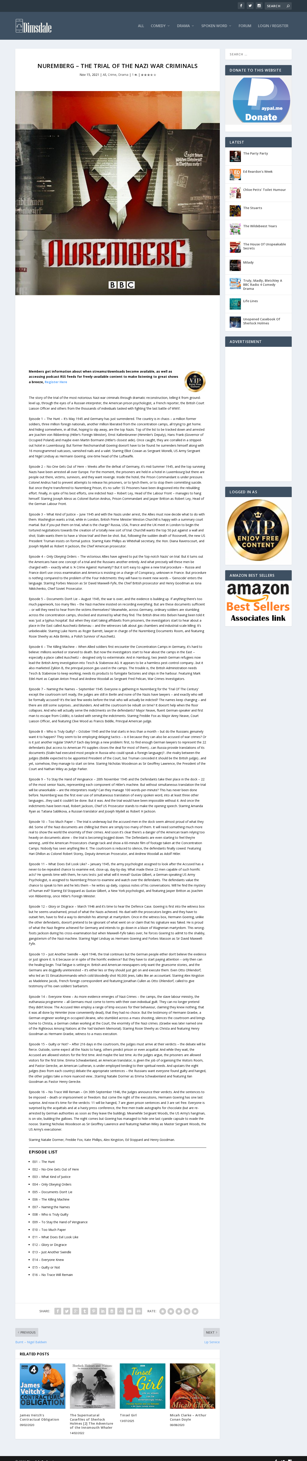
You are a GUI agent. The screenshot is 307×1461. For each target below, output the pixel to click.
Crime (112, 74)
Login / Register (273, 26)
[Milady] (235, 265)
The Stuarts (252, 208)
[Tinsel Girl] (142, 1386)
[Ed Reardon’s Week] (235, 174)
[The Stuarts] (235, 210)
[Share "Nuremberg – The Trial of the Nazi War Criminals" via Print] (138, 1311)
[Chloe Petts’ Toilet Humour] (235, 192)
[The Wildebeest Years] (235, 229)
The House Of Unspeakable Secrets (264, 246)
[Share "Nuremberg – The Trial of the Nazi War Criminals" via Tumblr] (84, 1311)
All (141, 26)
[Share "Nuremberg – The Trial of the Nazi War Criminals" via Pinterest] (93, 1311)
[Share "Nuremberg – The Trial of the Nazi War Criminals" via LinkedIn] (102, 1311)
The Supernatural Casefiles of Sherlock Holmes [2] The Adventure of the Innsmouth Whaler (91, 1421)
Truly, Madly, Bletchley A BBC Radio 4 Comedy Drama (262, 284)
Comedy (158, 26)
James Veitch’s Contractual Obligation (39, 1417)
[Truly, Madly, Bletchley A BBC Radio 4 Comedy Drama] (235, 283)
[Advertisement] (117, 335)
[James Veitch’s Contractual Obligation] (42, 1386)
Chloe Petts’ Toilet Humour (264, 190)
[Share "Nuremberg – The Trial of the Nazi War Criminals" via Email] (129, 1311)
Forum (245, 26)
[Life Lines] (235, 304)
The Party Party (255, 153)
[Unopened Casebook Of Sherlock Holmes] (235, 322)
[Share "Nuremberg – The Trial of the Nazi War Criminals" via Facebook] (57, 1311)
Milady (248, 262)
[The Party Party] (235, 156)
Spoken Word (214, 26)
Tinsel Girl (128, 1415)
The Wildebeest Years (260, 226)
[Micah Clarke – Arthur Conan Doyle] (193, 1386)
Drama (183, 26)
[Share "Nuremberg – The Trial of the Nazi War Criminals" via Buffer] (111, 1311)
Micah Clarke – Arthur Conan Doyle (188, 1417)
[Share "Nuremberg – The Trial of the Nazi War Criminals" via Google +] (75, 1311)
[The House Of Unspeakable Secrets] (235, 247)
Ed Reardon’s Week (258, 171)
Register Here (56, 382)
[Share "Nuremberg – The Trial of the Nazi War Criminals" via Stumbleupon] (120, 1311)
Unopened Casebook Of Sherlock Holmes (261, 321)
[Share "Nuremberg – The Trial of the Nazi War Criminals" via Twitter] (66, 1311)
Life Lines (250, 301)
